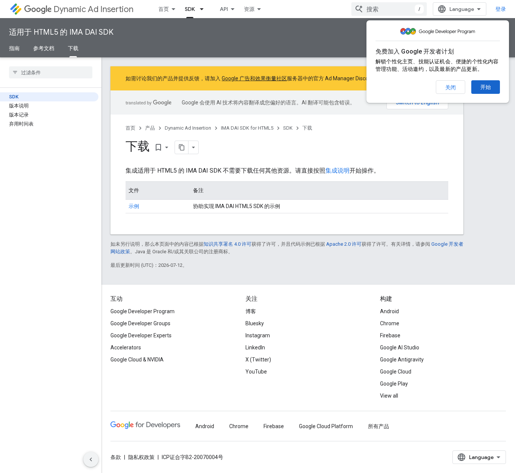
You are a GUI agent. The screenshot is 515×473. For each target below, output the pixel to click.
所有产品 (378, 426)
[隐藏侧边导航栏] (90, 459)
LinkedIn (255, 347)
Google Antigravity (402, 360)
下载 (73, 48)
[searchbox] (50, 72)
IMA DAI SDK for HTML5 (247, 128)
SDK (190, 9)
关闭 (450, 87)
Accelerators (125, 347)
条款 (115, 457)
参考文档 (43, 48)
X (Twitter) (258, 360)
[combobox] (389, 9)
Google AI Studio (399, 347)
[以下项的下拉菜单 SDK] (204, 9)
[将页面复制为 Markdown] (182, 147)
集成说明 (337, 170)
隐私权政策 (141, 457)
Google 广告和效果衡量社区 (254, 78)
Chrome (389, 323)
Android (389, 311)
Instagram (257, 335)
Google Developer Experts (141, 335)
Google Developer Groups (140, 323)
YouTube (256, 372)
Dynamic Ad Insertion (93, 9)
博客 (250, 311)
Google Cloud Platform (326, 426)
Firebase (390, 335)
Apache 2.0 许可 (344, 244)
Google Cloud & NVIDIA (137, 360)
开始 (485, 87)
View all (389, 396)
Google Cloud (395, 372)
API (224, 9)
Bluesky (254, 323)
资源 (249, 9)
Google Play (394, 384)
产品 (150, 128)
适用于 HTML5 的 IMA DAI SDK (61, 32)
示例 (134, 206)
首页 (163, 9)
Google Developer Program (142, 311)
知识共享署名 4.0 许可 (227, 244)
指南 (14, 48)
